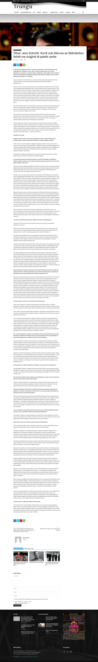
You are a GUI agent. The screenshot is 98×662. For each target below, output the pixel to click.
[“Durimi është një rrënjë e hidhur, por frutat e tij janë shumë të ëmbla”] (41, 618)
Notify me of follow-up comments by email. (23, 601)
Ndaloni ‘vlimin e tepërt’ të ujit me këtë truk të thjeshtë (50, 529)
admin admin (26, 537)
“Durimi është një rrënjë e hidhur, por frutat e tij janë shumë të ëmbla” (51, 618)
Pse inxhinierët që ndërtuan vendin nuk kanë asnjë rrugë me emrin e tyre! (52, 564)
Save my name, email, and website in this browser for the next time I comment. (31, 599)
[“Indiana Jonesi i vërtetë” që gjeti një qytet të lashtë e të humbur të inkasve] (20, 556)
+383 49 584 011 (35, 657)
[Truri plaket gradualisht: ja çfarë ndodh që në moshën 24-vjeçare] (16, 626)
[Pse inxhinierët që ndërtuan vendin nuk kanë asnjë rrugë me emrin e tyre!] (52, 556)
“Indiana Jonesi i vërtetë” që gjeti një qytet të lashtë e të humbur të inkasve (20, 564)
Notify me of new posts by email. (21, 603)
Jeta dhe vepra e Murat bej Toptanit (36, 562)
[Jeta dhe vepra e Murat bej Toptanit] (36, 556)
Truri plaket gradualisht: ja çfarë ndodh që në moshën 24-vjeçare (28, 626)
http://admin (24, 539)
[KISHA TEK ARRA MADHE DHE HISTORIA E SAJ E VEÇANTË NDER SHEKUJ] (41, 625)
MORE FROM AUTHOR (28, 548)
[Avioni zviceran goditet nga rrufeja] (41, 632)
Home (14, 48)
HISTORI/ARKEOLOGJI (21, 48)
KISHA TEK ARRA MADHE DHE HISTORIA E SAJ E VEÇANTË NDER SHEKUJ (52, 625)
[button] (83, 12)
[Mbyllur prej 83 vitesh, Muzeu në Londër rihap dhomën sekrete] (16, 633)
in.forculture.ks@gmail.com (24, 657)
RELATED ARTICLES (18, 548)
